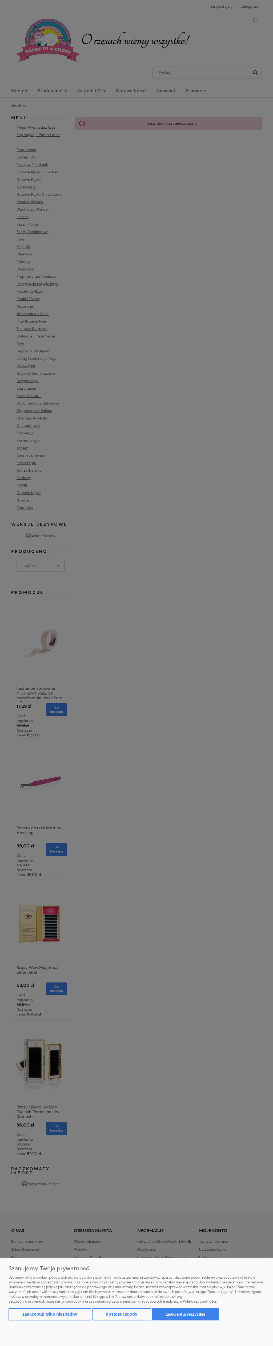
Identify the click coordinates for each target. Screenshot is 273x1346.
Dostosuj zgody (121, 1314)
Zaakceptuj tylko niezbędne (49, 1314)
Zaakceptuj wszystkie (185, 1314)
